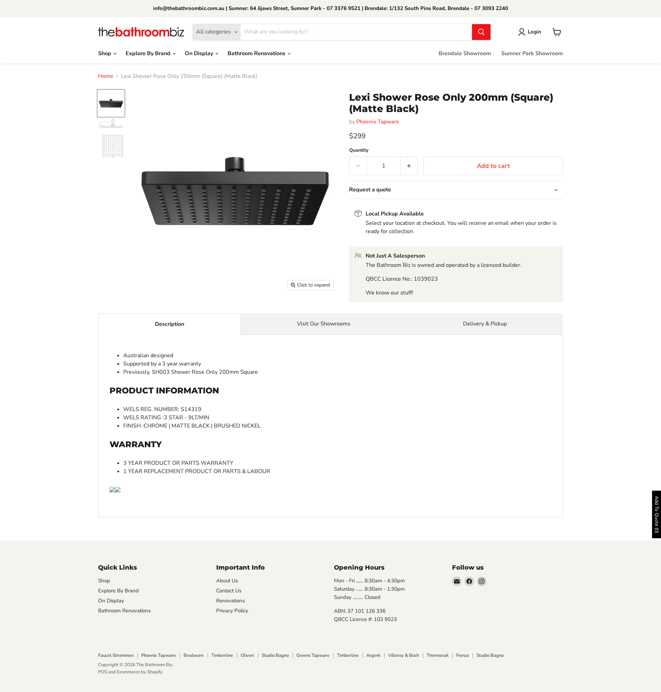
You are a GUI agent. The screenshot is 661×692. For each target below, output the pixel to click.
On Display (199, 53)
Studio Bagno (275, 655)
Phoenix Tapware (377, 122)
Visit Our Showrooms (323, 324)
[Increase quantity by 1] (409, 166)
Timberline (222, 655)
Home (105, 76)
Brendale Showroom (465, 53)
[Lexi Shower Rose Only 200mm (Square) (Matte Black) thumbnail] (111, 138)
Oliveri (247, 655)
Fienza (462, 655)
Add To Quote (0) (656, 514)
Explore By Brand (149, 53)
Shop (105, 53)
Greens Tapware (312, 655)
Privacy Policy (232, 610)
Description (169, 324)
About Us (227, 580)
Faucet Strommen (116, 655)
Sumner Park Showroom (532, 53)
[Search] (481, 32)
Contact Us (228, 590)
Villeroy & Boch (403, 655)
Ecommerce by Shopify (139, 672)
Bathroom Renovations (257, 53)
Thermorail (438, 655)
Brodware (193, 655)
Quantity (358, 150)
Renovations (230, 600)
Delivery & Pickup (485, 324)
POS (102, 672)
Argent (373, 655)
